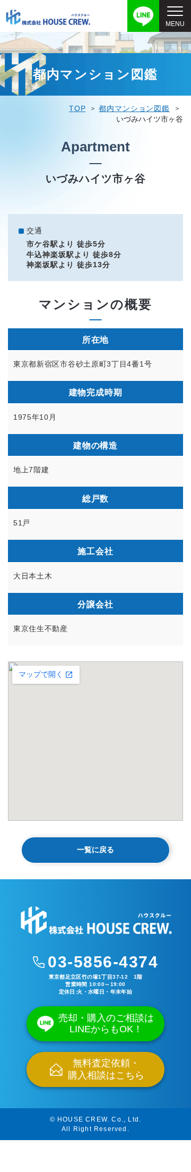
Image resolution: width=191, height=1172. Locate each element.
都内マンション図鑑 (134, 108)
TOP (77, 108)
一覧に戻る (95, 849)
